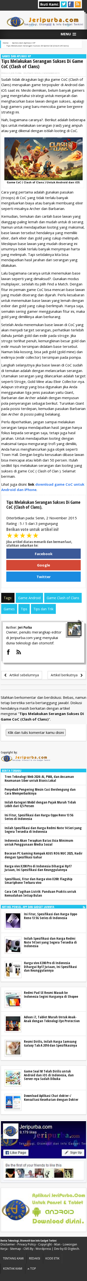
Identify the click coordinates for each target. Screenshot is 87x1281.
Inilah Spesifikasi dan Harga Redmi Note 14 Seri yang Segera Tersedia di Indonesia (43, 830)
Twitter (43, 576)
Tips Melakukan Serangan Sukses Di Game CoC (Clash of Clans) (42, 64)
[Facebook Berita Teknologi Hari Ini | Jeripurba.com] (43, 1151)
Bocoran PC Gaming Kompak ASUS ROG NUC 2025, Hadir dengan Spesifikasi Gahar (43, 855)
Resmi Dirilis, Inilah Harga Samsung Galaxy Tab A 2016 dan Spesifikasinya (50, 1043)
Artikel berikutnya (65, 675)
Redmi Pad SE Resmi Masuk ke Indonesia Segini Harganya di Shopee (51, 994)
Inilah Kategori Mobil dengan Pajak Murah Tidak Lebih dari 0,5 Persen (40, 804)
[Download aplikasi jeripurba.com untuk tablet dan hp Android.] (43, 1209)
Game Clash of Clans (63, 598)
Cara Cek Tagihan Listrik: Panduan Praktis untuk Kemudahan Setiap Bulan (40, 893)
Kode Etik (52, 1258)
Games (9, 609)
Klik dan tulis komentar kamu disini (36, 732)
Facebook (43, 553)
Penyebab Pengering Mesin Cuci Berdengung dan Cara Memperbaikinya (40, 791)
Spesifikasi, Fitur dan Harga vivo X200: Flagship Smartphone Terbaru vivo (38, 881)
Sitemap (15, 1249)
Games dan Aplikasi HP (16, 56)
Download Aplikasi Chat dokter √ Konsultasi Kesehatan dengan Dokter (51, 1097)
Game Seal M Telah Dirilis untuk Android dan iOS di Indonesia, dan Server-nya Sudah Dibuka (49, 1075)
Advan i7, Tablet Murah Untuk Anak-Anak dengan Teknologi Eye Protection (52, 1019)
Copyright (45, 1244)
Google (43, 565)
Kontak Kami (12, 1268)
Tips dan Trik (43, 609)
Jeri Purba (16, 73)
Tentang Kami (13, 1258)
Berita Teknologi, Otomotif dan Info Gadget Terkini (28, 1240)
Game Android (29, 598)
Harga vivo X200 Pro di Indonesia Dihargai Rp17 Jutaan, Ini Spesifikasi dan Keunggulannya (38, 868)
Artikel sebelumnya (23, 675)
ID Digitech (71, 1249)
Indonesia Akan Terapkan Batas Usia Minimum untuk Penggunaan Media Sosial (39, 842)
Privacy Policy (26, 1244)
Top (32, 1268)
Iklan (57, 1244)
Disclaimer (7, 1244)
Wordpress (43, 1249)
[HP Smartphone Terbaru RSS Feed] (84, 907)
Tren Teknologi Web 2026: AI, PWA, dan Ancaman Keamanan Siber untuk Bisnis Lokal (39, 778)
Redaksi (34, 1258)
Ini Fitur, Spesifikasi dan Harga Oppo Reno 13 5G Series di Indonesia (39, 817)
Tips (24, 609)
